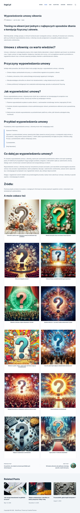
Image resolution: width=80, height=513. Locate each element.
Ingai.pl (7, 4)
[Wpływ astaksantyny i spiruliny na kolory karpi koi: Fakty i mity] (40, 488)
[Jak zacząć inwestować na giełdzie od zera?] (15, 488)
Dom (50, 4)
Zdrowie (63, 4)
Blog (46, 4)
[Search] (75, 4)
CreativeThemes (32, 510)
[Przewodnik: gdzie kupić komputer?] (65, 488)
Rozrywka (56, 4)
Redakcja (69, 4)
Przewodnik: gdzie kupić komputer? (65, 497)
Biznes (41, 4)
